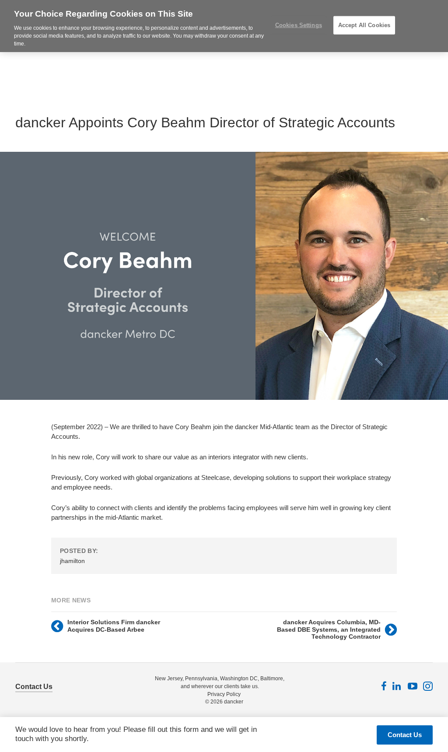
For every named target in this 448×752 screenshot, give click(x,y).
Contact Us (33, 686)
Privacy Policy (224, 694)
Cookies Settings (298, 25)
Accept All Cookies (364, 25)
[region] (224, 26)
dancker (233, 702)
